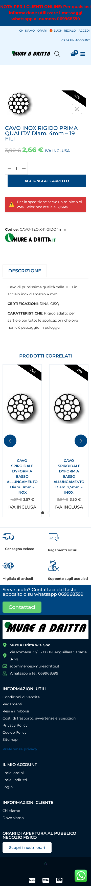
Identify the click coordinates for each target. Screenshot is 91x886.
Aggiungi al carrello (47, 181)
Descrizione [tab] (24, 271)
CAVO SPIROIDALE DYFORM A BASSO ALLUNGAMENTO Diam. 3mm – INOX (22, 476)
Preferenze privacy (20, 749)
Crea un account (75, 40)
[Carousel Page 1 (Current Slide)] (42, 512)
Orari (42, 30)
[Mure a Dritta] (30, 237)
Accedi (84, 30)
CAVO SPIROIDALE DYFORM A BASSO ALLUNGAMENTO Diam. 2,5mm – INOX (69, 476)
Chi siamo (27, 30)
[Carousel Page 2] (48, 512)
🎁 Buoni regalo (62, 30)
